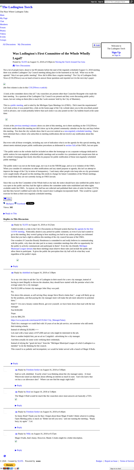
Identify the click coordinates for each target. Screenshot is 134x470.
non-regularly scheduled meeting (78, 131)
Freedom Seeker (33, 370)
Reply (14, 266)
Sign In (100, 2)
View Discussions (22, 65)
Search (131, 2)
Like (9, 199)
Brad (28, 392)
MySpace (10, 204)
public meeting (17, 105)
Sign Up (94, 2)
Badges (99, 461)
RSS (5, 456)
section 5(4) (71, 145)
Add (98, 45)
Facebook (21, 204)
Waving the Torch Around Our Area (70, 62)
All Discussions (9, 44)
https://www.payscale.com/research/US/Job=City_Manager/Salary (38, 320)
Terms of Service (127, 461)
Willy (28, 434)
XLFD (24, 62)
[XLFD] (7, 58)
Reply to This (10, 213)
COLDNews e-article (37, 87)
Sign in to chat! (115, 468)
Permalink (12, 225)
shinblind (26, 272)
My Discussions (24, 44)
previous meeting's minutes (26, 125)
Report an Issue (111, 461)
